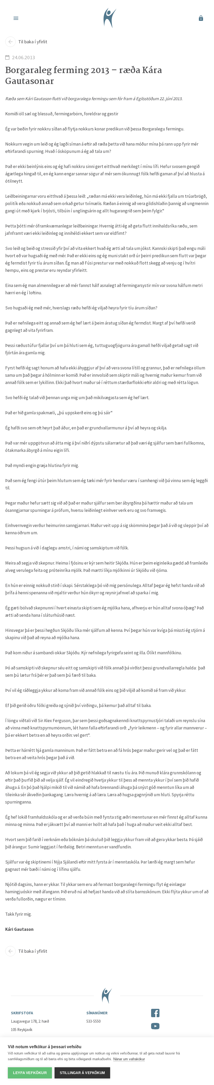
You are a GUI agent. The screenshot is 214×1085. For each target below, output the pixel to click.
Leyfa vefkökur (30, 1073)
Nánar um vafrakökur (129, 1059)
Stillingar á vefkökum (82, 1073)
